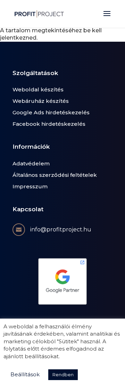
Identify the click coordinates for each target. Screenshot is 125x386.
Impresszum (30, 186)
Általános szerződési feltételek (54, 175)
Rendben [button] (63, 374)
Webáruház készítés (40, 101)
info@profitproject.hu (60, 229)
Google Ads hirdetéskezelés (51, 112)
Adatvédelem (31, 163)
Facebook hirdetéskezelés (48, 124)
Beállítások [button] (25, 374)
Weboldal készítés (38, 89)
